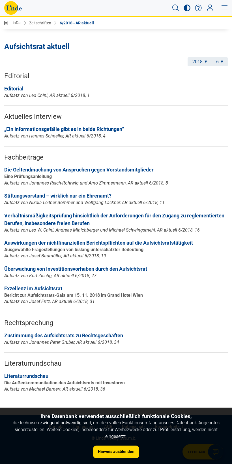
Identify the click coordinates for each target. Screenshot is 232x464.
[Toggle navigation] (210, 8)
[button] (175, 8)
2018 (197, 61)
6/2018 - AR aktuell (77, 23)
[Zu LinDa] (13, 8)
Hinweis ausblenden (116, 451)
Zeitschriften (40, 23)
